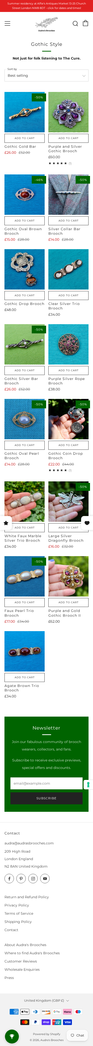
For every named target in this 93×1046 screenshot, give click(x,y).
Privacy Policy (16, 905)
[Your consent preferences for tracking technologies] (88, 784)
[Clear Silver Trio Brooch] (68, 269)
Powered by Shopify (46, 1034)
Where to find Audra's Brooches (32, 953)
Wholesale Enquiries (22, 969)
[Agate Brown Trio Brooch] (24, 651)
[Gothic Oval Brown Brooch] (24, 194)
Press (9, 977)
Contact (11, 930)
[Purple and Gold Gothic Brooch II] (68, 576)
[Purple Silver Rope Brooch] (68, 344)
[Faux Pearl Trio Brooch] (24, 576)
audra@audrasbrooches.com (29, 843)
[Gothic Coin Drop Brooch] (68, 419)
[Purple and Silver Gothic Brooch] (68, 112)
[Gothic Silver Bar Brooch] (24, 344)
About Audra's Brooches (25, 945)
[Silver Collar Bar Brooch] (68, 194)
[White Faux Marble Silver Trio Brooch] (24, 501)
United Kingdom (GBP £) (44, 1000)
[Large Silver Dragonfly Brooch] (68, 501)
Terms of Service (18, 913)
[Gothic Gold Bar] (24, 112)
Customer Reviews (20, 961)
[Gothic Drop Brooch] (24, 269)
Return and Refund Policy (26, 897)
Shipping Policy (18, 921)
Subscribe (46, 798)
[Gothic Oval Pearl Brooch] (24, 419)
